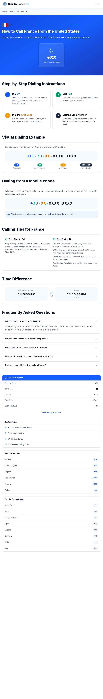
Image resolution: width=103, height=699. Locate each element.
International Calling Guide (18, 444)
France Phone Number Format (20, 427)
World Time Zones (15, 439)
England (8, 472)
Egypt (7, 524)
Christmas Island (11, 517)
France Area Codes (16, 433)
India (7, 542)
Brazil (7, 511)
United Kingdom (11, 465)
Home (4, 11)
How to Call (14, 11)
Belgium (8, 459)
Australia (8, 505)
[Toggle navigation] (97, 4)
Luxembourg (10, 478)
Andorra (8, 484)
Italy (6, 548)
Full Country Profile (50, 412)
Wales (7, 490)
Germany (8, 536)
